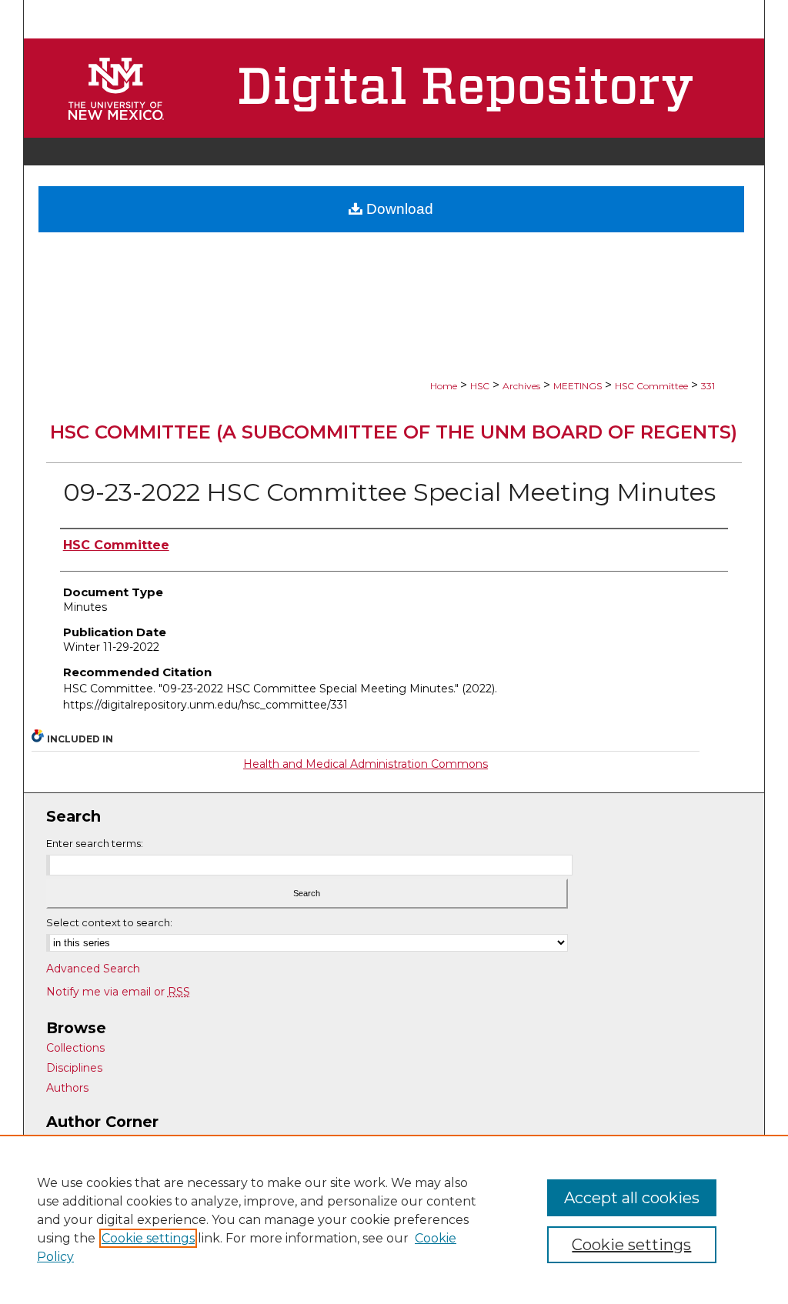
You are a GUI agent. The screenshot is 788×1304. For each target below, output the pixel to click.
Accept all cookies (632, 1198)
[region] (394, 1219)
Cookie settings (148, 1238)
